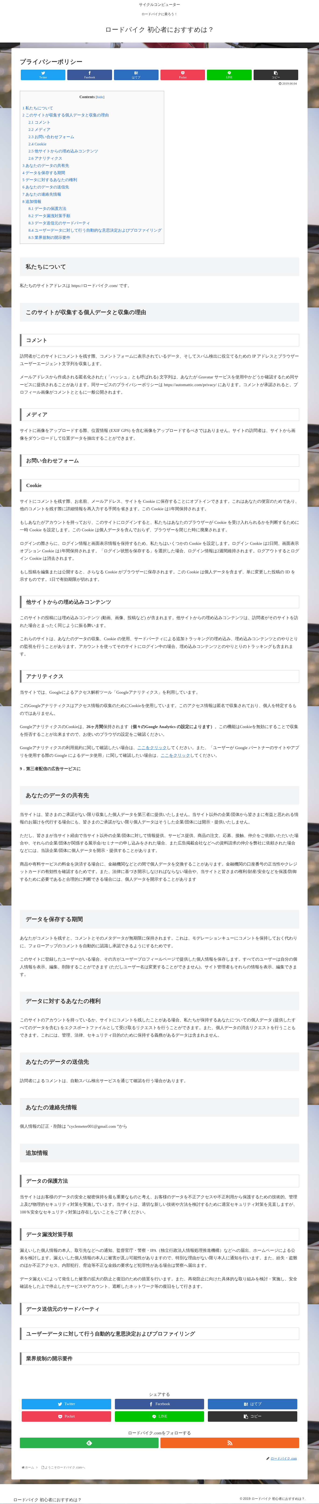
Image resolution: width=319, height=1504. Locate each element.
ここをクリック (152, 747)
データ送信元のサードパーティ (59, 223)
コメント (39, 122)
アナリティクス (45, 158)
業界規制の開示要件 (49, 237)
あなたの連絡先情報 (41, 194)
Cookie (37, 144)
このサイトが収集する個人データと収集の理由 (65, 115)
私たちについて (37, 108)
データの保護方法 (47, 208)
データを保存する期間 (43, 173)
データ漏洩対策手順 (49, 216)
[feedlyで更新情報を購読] (89, 1443)
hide (100, 97)
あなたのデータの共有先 (45, 165)
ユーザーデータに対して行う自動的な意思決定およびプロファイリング (95, 230)
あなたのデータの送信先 (45, 187)
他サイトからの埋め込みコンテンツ (63, 151)
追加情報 (31, 201)
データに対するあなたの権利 (49, 180)
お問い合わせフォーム (51, 137)
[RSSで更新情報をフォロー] (229, 1443)
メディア (39, 129)
